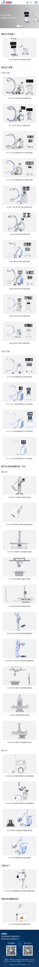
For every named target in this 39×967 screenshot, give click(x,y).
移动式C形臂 (6, 67)
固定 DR (4, 472)
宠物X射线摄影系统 (9, 899)
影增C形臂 (5, 351)
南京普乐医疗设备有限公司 (10, 939)
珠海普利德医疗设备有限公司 (10, 936)
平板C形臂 (5, 73)
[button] (18, 26)
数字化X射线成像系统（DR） (14, 466)
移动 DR (4, 750)
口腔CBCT (5, 866)
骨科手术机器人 (8, 34)
